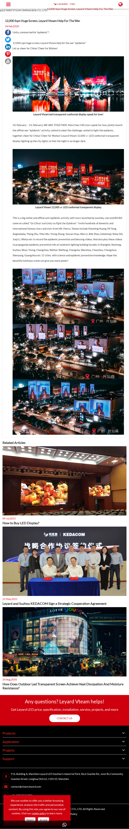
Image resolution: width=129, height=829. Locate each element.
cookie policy (39, 813)
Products (9, 733)
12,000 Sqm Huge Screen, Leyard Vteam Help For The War (80, 8)
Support (18, 8)
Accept (43, 819)
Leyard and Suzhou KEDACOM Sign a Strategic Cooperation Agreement (54, 603)
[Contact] (64, 825)
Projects (8, 750)
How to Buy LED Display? (21, 523)
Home (7, 8)
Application (11, 742)
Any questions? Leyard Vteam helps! (64, 701)
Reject (30, 819)
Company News (35, 8)
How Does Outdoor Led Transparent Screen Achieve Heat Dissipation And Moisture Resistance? (63, 686)
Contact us (64, 718)
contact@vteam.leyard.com (26, 786)
